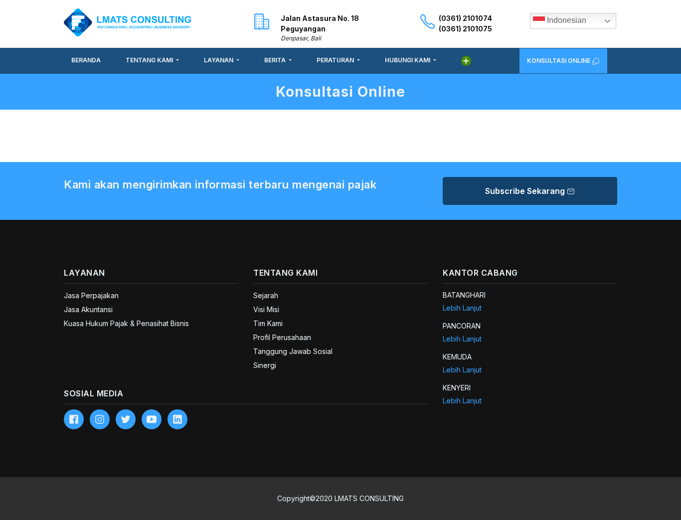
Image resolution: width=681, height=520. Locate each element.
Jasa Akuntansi (88, 309)
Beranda (86, 60)
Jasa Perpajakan (91, 295)
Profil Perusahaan (282, 337)
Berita (275, 60)
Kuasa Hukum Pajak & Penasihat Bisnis (126, 323)
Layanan (219, 60)
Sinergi (264, 365)
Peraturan (336, 60)
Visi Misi (266, 309)
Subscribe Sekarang (526, 191)
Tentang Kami (150, 60)
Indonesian (565, 20)
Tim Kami (268, 323)
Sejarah (265, 295)
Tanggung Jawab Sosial (293, 351)
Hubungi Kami (408, 60)
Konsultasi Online (559, 60)
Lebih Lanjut (462, 308)
